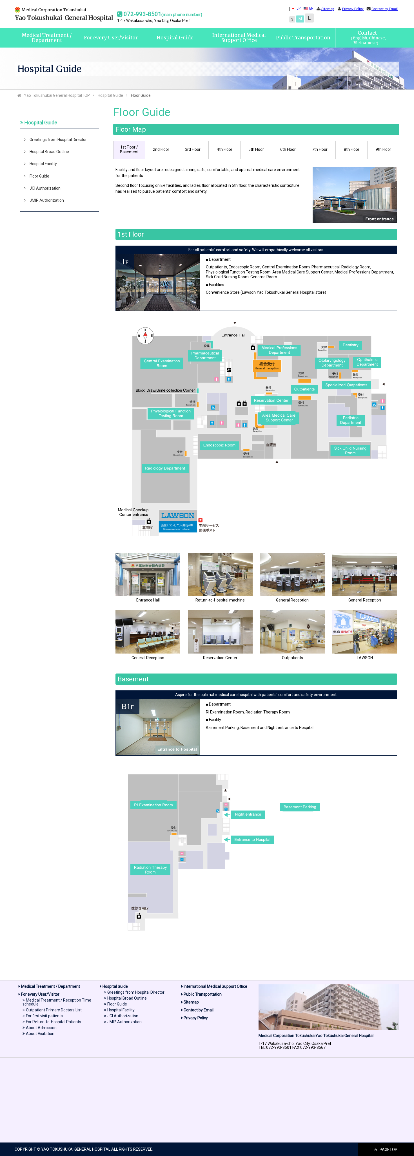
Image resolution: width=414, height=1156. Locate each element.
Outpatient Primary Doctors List (54, 1010)
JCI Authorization (45, 188)
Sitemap (327, 9)
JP (299, 8)
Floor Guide (39, 176)
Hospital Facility (43, 163)
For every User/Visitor (111, 38)
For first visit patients (44, 1016)
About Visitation (40, 1033)
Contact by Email (384, 9)
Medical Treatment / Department (47, 37)
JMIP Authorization (47, 200)
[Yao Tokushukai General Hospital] (64, 20)
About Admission (41, 1027)
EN (311, 8)
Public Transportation (303, 38)
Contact (367, 38)
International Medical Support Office (239, 37)
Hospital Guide (175, 38)
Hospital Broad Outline (49, 151)
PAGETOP (388, 1149)
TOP (57, 95)
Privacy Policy (353, 9)
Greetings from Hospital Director (58, 139)
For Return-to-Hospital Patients (53, 1022)
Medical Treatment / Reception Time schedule (57, 1002)
